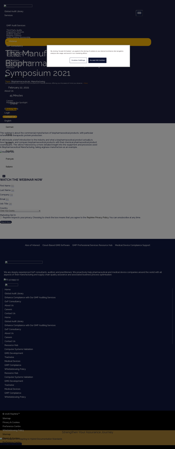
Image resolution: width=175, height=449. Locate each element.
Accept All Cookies (97, 60)
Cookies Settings (78, 60)
